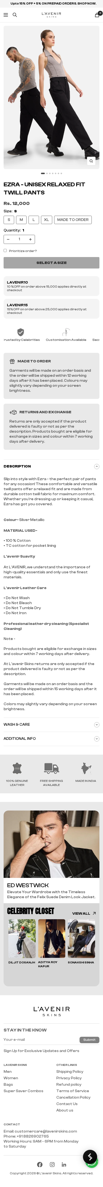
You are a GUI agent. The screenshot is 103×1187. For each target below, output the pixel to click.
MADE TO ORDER (73, 220)
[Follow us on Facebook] (40, 1164)
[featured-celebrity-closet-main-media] (51, 844)
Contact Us (67, 1104)
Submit (89, 1040)
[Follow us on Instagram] (52, 1164)
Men (7, 1072)
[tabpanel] (22, 942)
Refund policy (68, 1085)
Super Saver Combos (23, 1091)
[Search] (15, 15)
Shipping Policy (69, 1072)
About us (64, 1110)
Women (11, 1078)
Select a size (51, 263)
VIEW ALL (81, 913)
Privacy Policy (69, 1078)
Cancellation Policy (73, 1098)
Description (17, 466)
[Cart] (97, 15)
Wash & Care (17, 725)
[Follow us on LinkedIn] (64, 1164)
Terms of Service (72, 1091)
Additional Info (20, 739)
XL (46, 220)
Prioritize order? (23, 251)
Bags (8, 1085)
